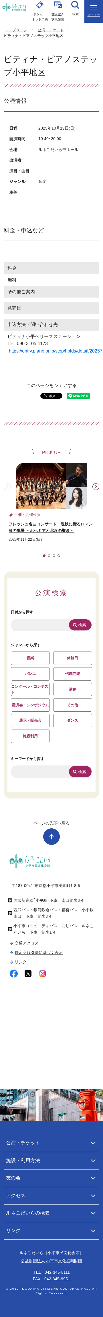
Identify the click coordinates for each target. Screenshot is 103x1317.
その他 (72, 705)
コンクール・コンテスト (29, 689)
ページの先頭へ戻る (51, 823)
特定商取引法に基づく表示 (39, 952)
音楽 (30, 658)
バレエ (30, 673)
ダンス (72, 720)
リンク (21, 962)
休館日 (72, 658)
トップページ (16, 30)
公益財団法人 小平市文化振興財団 (51, 1261)
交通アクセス (27, 943)
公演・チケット (51, 30)
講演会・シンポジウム (30, 705)
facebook (14, 974)
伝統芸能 (72, 673)
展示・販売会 (30, 720)
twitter (28, 974)
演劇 (72, 689)
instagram (42, 974)
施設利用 (30, 736)
